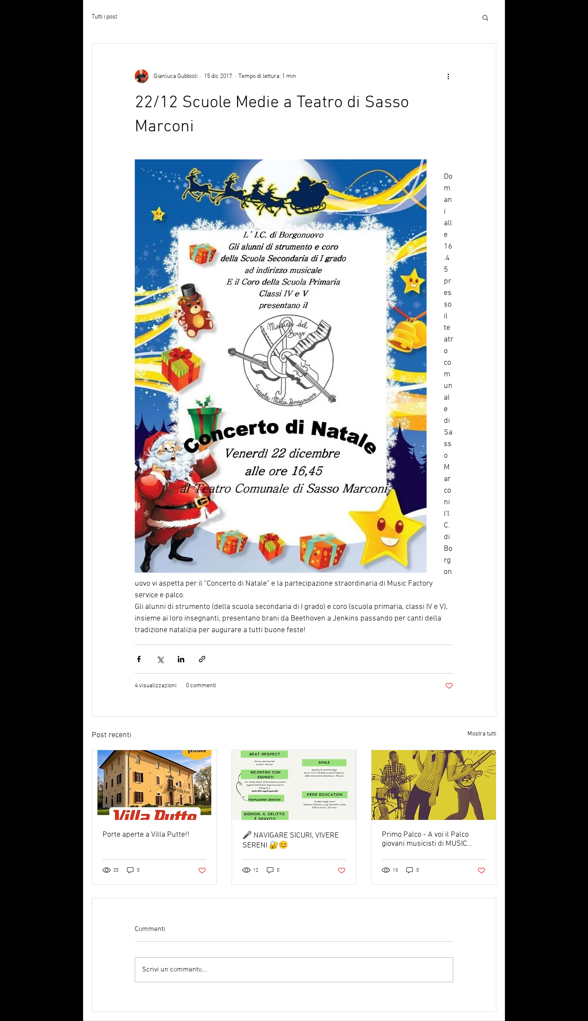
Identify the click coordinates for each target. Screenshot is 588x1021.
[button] (485, 17)
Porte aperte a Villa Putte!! (145, 834)
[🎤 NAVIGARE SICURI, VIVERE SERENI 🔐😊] (294, 785)
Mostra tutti (481, 734)
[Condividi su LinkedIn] (181, 659)
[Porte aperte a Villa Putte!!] (154, 785)
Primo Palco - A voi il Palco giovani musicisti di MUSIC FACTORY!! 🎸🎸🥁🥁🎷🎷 (428, 839)
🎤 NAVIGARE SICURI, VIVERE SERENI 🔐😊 (290, 840)
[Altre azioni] (448, 76)
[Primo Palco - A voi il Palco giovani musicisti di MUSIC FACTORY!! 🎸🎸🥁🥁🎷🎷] (433, 785)
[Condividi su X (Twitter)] (160, 659)
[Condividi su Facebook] (139, 659)
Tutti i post (104, 17)
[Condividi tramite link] (202, 659)
